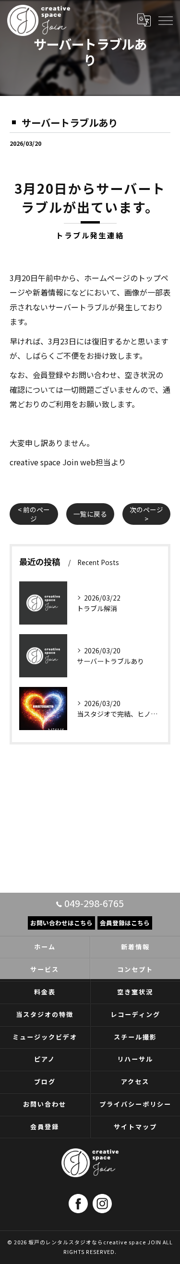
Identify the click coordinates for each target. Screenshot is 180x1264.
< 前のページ (34, 514)
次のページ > (146, 514)
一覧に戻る (90, 514)
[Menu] (165, 20)
